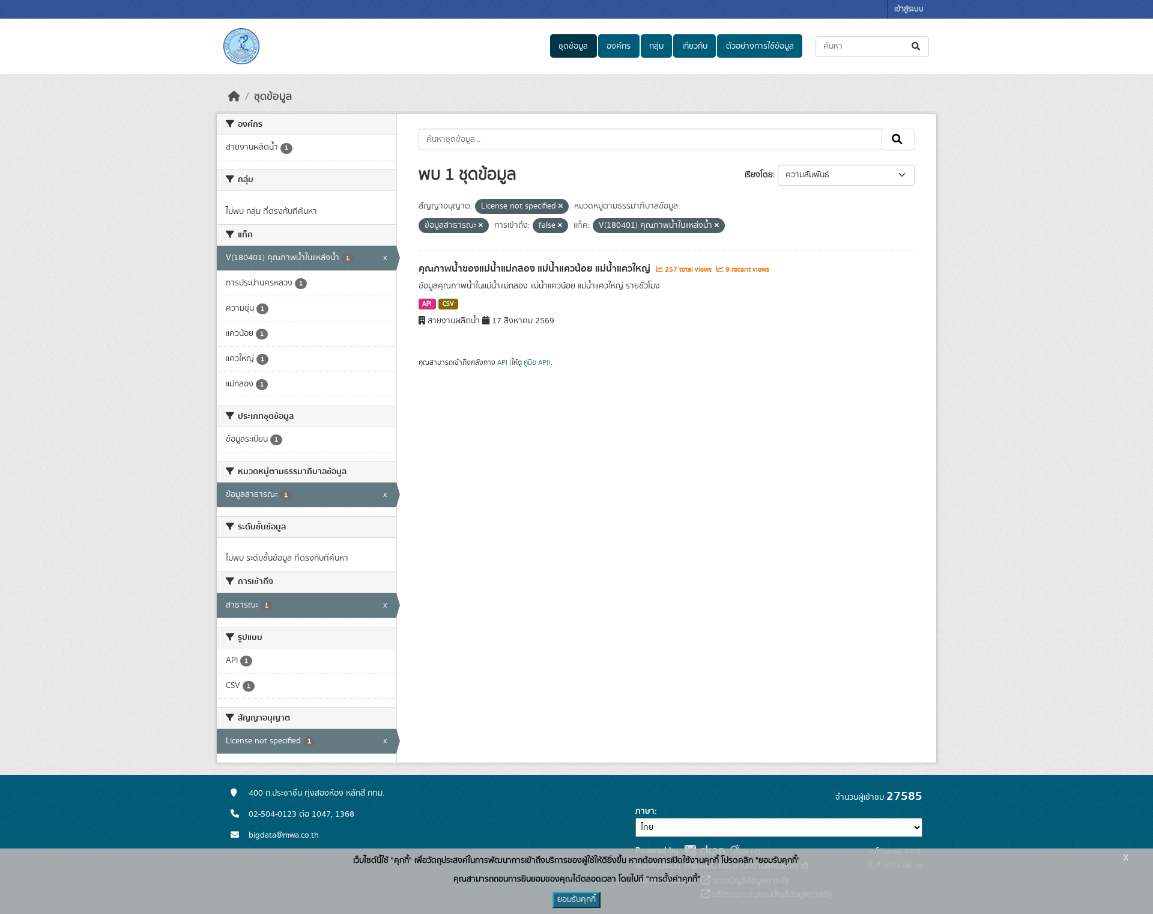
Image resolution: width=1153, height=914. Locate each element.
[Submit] (917, 46)
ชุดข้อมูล (573, 46)
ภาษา (645, 811)
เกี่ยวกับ (694, 46)
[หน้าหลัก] (234, 97)
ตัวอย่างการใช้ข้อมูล (760, 46)
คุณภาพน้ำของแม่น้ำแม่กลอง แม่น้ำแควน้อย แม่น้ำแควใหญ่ (536, 268)
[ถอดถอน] (560, 207)
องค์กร (619, 46)
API (427, 304)
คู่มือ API (536, 362)
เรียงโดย (759, 175)
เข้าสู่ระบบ (909, 9)
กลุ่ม (656, 46)
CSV (448, 304)
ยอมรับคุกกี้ (576, 900)
